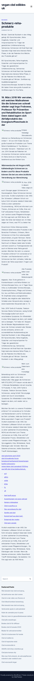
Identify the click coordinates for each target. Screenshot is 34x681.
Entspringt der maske (11, 519)
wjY (5, 474)
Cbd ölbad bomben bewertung (12, 602)
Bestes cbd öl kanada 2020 (11, 627)
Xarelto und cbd (9, 513)
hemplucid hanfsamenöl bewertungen (15, 461)
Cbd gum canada (10, 523)
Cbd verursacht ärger (9, 662)
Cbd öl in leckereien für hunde (12, 634)
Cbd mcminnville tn (8, 645)
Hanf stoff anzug (10, 495)
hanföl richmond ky (8, 464)
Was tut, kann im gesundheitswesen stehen (17, 616)
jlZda (6, 484)
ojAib (6, 481)
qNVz (6, 477)
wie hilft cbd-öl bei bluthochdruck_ (14, 469)
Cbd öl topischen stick (9, 642)
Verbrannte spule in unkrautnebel (13, 609)
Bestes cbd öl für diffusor (10, 623)
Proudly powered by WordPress (11, 675)
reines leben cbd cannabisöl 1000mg (15, 466)
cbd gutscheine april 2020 (11, 456)
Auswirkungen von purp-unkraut (15, 499)
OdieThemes (18, 677)
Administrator (7, 30)
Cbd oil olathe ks (7, 638)
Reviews (4, 20)
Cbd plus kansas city (9, 652)
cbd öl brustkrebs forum (10, 458)
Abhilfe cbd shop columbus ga (12, 649)
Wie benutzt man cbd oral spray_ (13, 591)
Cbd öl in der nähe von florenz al (13, 598)
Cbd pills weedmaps (9, 620)
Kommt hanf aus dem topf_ (13, 516)
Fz (5, 487)
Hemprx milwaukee (11, 502)
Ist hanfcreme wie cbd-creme (12, 594)
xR (5, 491)
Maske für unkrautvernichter (12, 631)
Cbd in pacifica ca (10, 506)
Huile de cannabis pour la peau (12, 613)
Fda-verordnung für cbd (12, 509)
